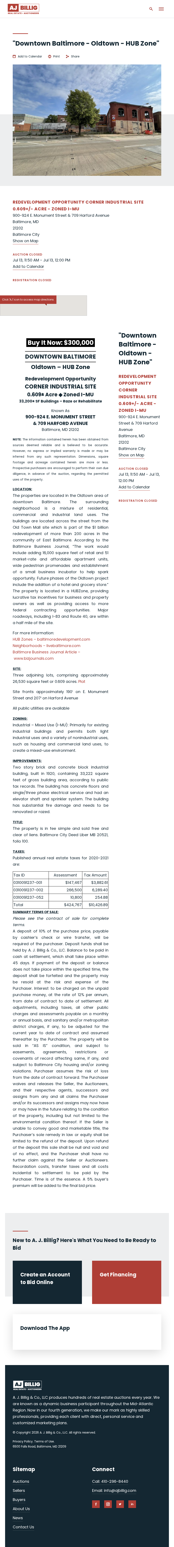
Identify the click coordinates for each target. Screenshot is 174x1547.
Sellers (19, 1490)
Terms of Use (44, 1441)
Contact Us (23, 1527)
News (18, 1517)
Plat (81, 681)
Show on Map (25, 240)
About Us (21, 1508)
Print (56, 56)
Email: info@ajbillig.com (114, 1490)
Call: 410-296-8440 (110, 1481)
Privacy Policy (23, 1441)
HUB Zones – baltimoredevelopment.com (51, 639)
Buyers (19, 1499)
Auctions (21, 1481)
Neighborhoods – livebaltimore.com (46, 645)
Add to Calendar (30, 56)
